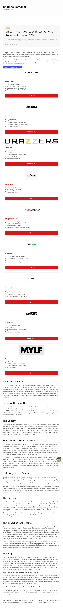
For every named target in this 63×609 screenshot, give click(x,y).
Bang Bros (9, 184)
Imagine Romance (14, 7)
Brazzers (8, 148)
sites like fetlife (9, 463)
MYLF (7, 359)
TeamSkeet (9, 253)
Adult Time (9, 81)
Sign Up (31, 95)
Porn (7, 28)
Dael (8, 44)
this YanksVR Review (42, 536)
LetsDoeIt (9, 116)
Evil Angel (9, 288)
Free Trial (31, 132)
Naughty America (11, 219)
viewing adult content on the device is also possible (25, 569)
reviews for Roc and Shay (50, 432)
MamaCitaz (9, 322)
